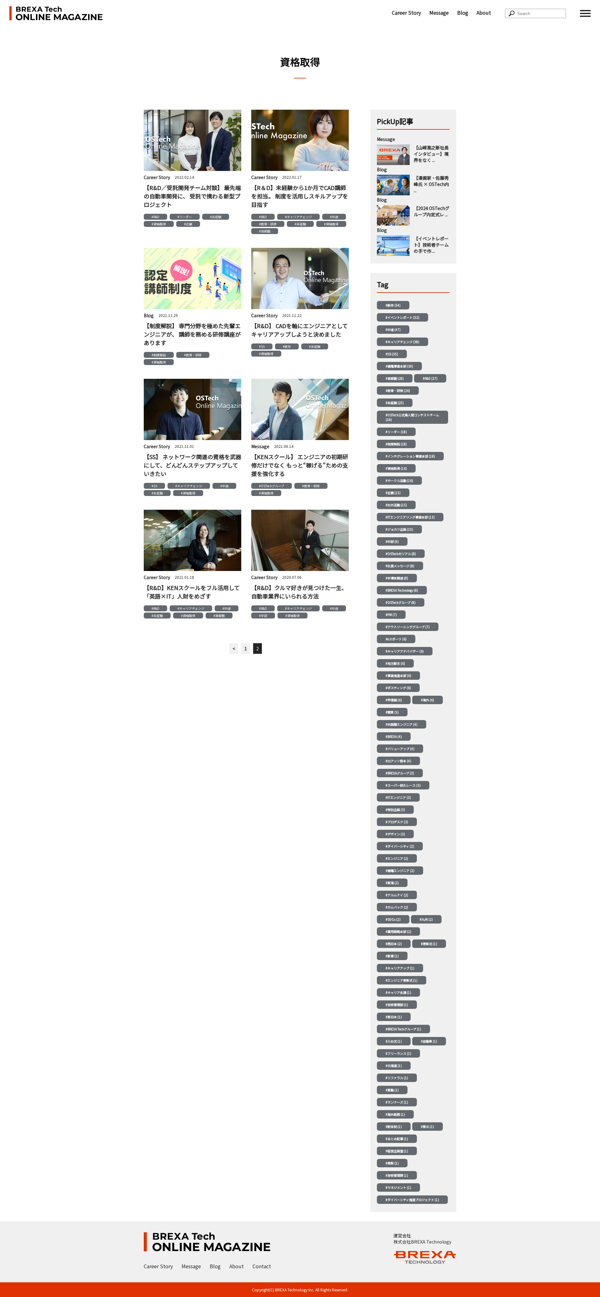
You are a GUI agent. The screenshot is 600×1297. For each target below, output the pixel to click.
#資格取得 (159, 224)
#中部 (263, 615)
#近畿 (188, 224)
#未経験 (215, 216)
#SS (262, 346)
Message (439, 12)
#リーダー (185, 216)
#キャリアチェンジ (298, 216)
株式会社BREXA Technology (422, 1242)
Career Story (406, 12)
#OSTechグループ (271, 485)
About (484, 12)
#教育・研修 (268, 224)
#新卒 (287, 346)
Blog (462, 12)
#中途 (334, 216)
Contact (261, 1266)
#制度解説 (159, 355)
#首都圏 (264, 231)
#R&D (155, 216)
